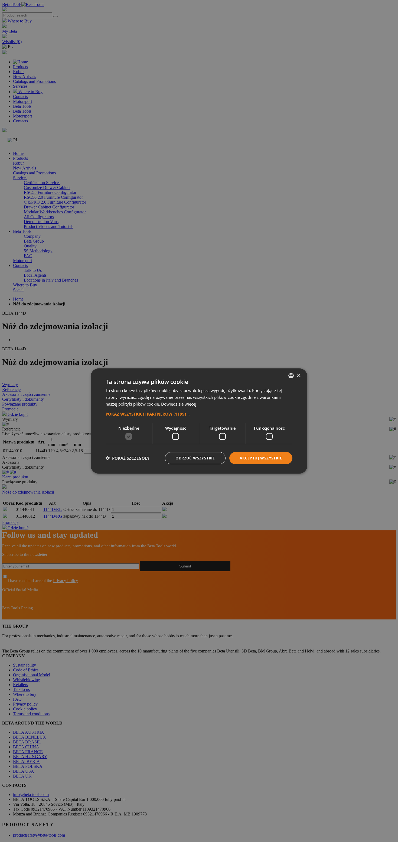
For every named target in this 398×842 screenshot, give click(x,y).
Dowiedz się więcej (178, 403)
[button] (199, 413)
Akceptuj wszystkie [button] (261, 458)
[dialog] (199, 421)
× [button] (298, 375)
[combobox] (291, 375)
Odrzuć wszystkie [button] (195, 458)
